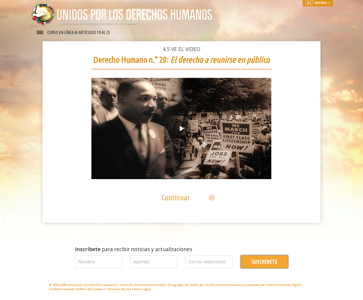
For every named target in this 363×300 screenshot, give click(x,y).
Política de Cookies (89, 289)
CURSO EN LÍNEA (60, 32)
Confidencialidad (61, 289)
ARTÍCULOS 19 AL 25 (94, 32)
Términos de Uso (118, 289)
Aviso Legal (142, 289)
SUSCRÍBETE (264, 262)
